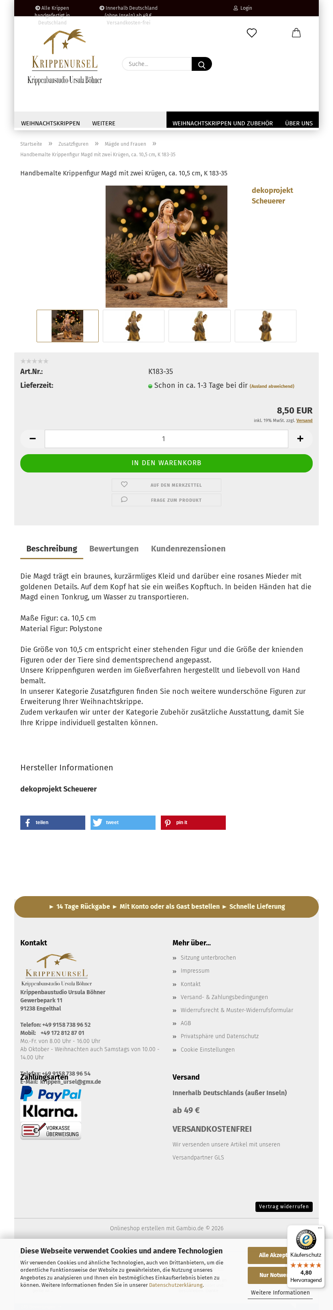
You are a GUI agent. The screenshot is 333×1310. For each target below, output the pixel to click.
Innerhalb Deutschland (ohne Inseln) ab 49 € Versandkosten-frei (131, 10)
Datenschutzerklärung (176, 1285)
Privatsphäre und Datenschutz (220, 1036)
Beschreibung (51, 548)
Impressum (195, 970)
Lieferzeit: (36, 385)
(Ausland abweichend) (272, 386)
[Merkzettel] (251, 33)
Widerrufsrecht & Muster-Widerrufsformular (237, 1010)
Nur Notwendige (280, 1275)
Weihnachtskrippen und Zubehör (223, 123)
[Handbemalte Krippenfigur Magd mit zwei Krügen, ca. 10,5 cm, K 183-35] (166, 246)
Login (245, 8)
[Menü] (320, 1230)
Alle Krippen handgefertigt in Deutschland (52, 10)
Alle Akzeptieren (280, 1255)
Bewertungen (114, 548)
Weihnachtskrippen (50, 123)
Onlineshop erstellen (137, 1228)
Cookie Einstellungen (208, 1049)
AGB (186, 1023)
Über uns (299, 123)
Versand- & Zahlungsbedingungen (224, 997)
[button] (296, 33)
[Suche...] (202, 64)
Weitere (103, 123)
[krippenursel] (65, 57)
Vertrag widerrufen (284, 1206)
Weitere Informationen (280, 1292)
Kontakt (191, 984)
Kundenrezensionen (188, 548)
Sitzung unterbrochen (208, 957)
